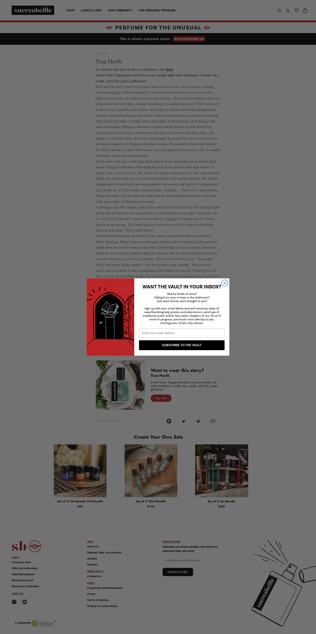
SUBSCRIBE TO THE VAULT (182, 345)
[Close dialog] (224, 283)
